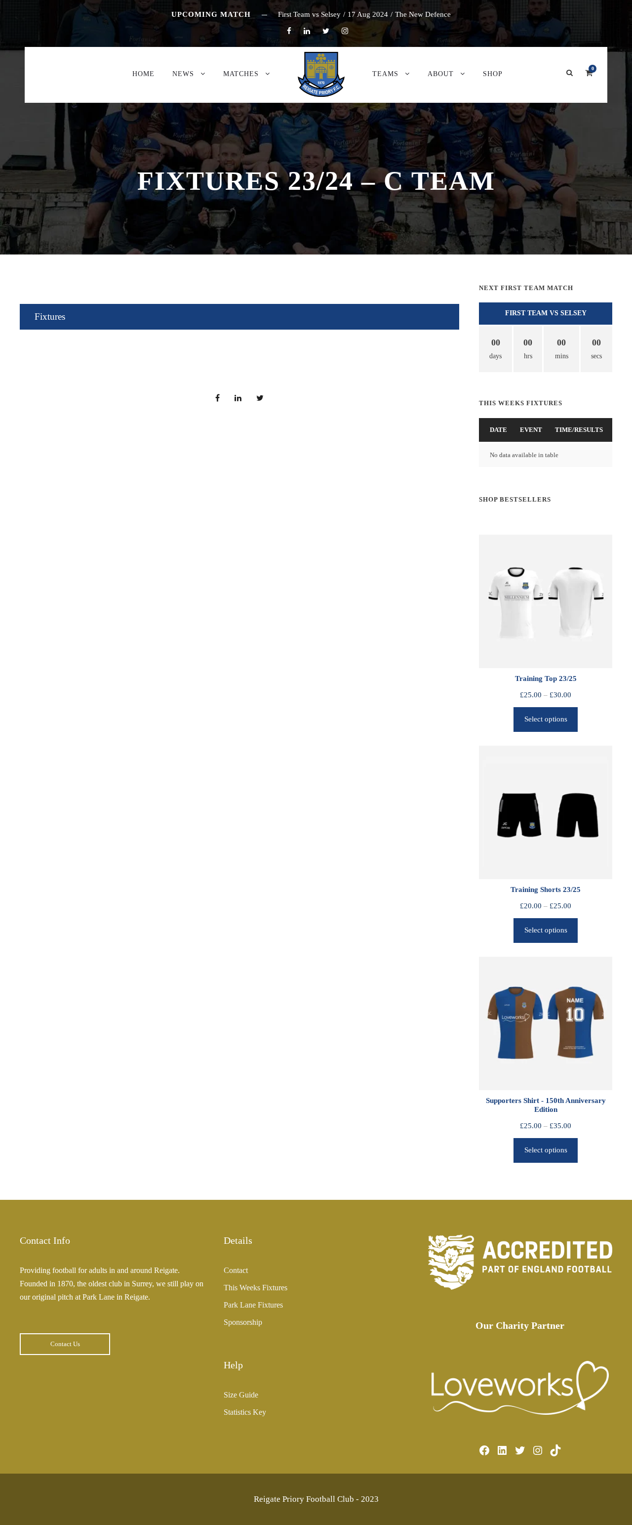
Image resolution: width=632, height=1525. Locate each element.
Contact (236, 1270)
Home (143, 74)
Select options (545, 719)
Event (531, 429)
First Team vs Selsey (546, 313)
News (183, 74)
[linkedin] (307, 31)
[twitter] (325, 31)
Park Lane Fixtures (253, 1305)
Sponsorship (243, 1322)
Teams (385, 74)
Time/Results (579, 429)
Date (498, 429)
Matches (241, 74)
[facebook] (289, 31)
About (441, 74)
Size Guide (241, 1395)
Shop (493, 74)
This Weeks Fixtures (255, 1287)
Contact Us (65, 1344)
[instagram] (345, 31)
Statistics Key (245, 1412)
